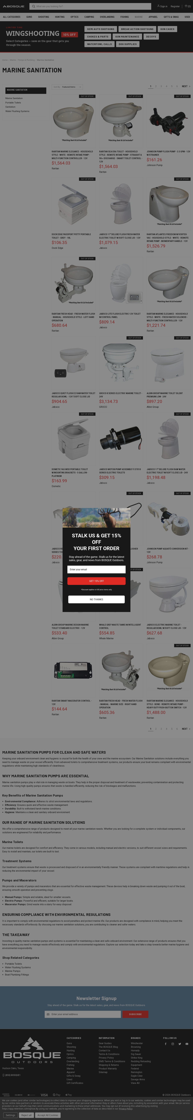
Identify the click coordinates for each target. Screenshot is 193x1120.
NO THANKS (96, 599)
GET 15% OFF (96, 581)
